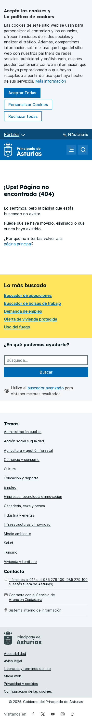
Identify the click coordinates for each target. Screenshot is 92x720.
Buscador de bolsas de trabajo (32, 303)
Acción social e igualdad (24, 441)
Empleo (10, 487)
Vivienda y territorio (20, 561)
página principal (18, 243)
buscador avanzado (45, 387)
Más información (50, 81)
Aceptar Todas (24, 92)
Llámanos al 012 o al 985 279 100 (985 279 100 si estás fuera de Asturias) (48, 581)
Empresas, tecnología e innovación (33, 496)
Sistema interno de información (35, 610)
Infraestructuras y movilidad (27, 524)
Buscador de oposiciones (28, 295)
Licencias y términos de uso (27, 668)
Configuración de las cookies (28, 691)
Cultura (10, 469)
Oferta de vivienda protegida (30, 319)
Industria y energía (19, 515)
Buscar (46, 372)
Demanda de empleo (23, 311)
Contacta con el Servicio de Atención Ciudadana (32, 597)
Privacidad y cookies (21, 684)
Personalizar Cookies (28, 104)
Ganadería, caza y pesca (24, 506)
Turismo (10, 552)
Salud (8, 543)
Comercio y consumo (21, 459)
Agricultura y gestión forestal (28, 450)
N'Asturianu (78, 134)
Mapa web (12, 676)
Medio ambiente (17, 534)
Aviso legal (13, 661)
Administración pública (22, 432)
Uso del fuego (17, 326)
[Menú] (71, 150)
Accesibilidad (15, 653)
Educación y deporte (21, 478)
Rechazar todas (25, 116)
